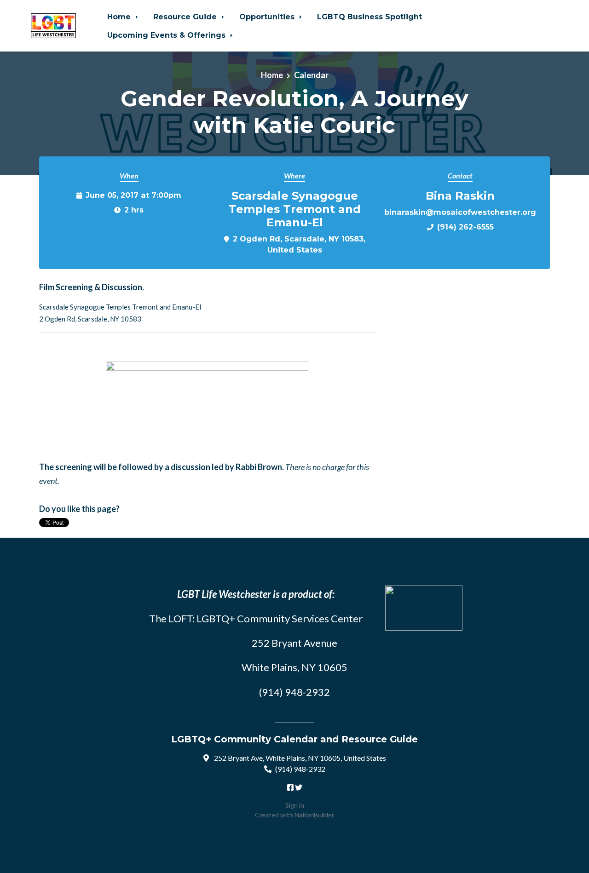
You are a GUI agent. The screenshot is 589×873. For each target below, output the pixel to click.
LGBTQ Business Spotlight (369, 16)
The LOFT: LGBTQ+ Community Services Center (256, 618)
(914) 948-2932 (300, 768)
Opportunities (268, 16)
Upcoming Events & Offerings (167, 35)
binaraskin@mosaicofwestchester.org (460, 212)
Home (120, 16)
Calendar (311, 75)
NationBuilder (314, 815)
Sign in (294, 805)
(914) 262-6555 (465, 226)
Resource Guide (186, 16)
